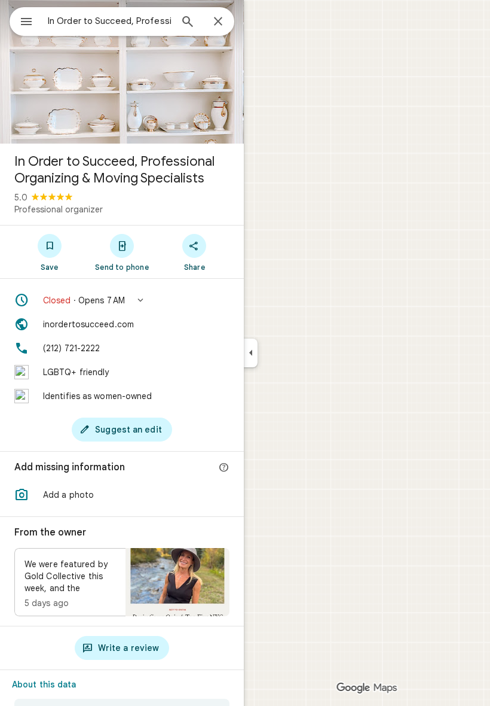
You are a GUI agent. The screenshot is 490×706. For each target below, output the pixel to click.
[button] (122, 300)
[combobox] (109, 21)
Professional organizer (58, 209)
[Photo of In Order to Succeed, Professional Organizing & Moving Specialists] (122, 72)
